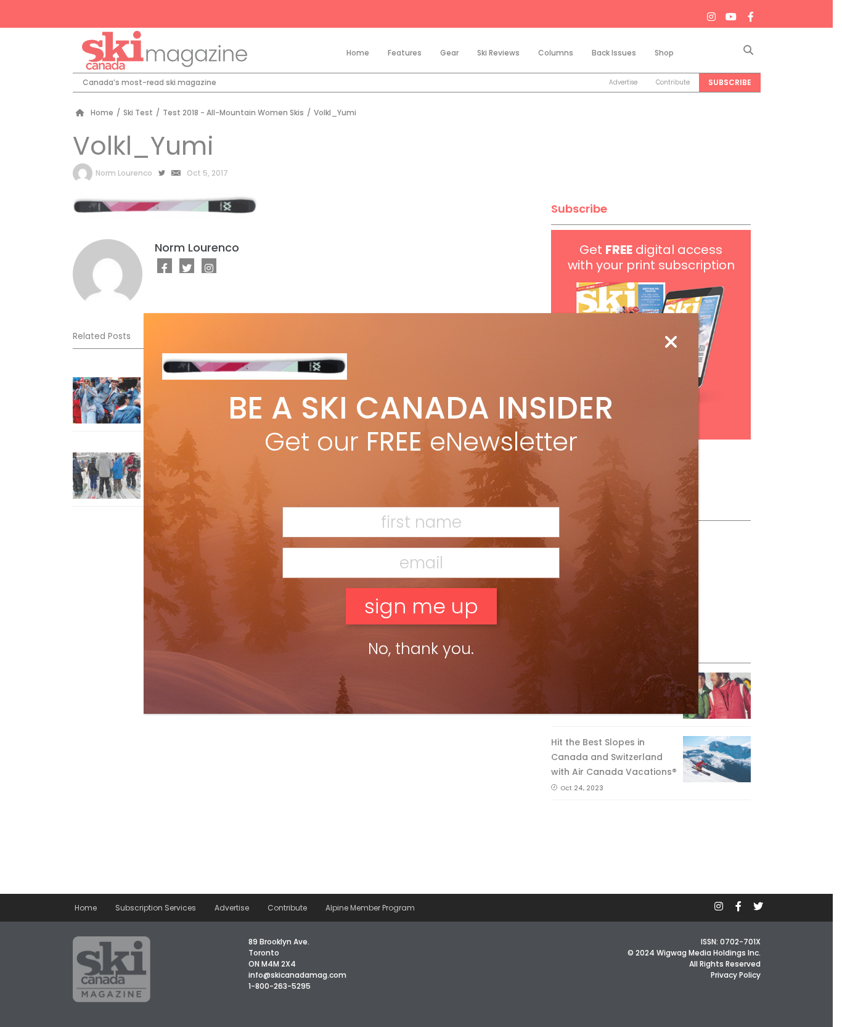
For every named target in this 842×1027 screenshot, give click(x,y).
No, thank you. (421, 649)
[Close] (670, 343)
